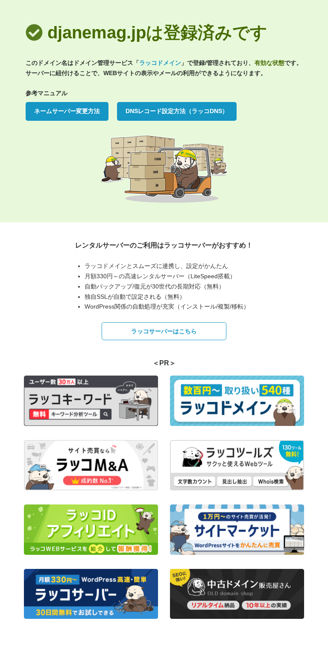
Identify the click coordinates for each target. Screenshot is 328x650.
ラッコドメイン (160, 62)
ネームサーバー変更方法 (67, 111)
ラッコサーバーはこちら (164, 331)
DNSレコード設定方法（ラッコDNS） (177, 111)
